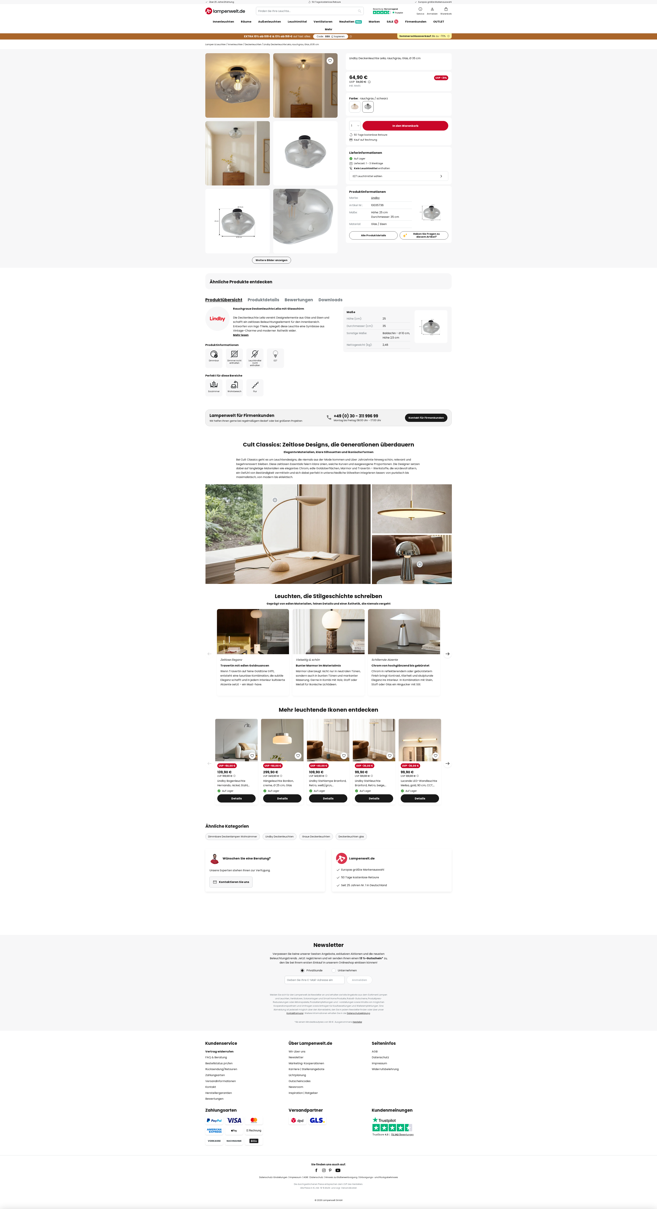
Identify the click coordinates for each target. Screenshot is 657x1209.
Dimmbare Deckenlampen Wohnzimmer (232, 836)
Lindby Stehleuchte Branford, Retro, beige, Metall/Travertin (370, 783)
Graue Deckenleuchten (316, 836)
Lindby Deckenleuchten (280, 836)
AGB (375, 1051)
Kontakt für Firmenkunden (426, 417)
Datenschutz (380, 1057)
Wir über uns (297, 1051)
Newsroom (296, 1087)
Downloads (331, 300)
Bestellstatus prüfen (219, 1063)
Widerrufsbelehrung (385, 1069)
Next (447, 763)
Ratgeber (311, 1093)
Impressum (379, 1063)
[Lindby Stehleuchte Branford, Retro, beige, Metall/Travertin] (374, 762)
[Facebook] (318, 1170)
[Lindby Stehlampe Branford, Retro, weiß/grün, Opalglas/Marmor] (328, 762)
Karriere (294, 1069)
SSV (331, 36)
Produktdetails (263, 300)
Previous (209, 763)
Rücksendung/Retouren (221, 1069)
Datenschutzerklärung (358, 1013)
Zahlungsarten (215, 1075)
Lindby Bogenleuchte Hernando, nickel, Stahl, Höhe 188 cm (232, 783)
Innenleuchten (235, 44)
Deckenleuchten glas (351, 836)
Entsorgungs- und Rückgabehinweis (378, 1177)
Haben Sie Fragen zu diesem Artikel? (426, 235)
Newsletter (296, 1057)
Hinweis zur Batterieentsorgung (341, 1177)
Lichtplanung (297, 1075)
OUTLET (438, 22)
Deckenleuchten (253, 44)
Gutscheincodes (300, 1081)
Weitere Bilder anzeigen (271, 260)
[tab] (223, 300)
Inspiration (296, 1093)
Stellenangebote (313, 1069)
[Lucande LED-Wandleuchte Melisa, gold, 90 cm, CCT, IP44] (420, 762)
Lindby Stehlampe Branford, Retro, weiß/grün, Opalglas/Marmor (327, 783)
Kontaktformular (295, 1013)
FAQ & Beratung (216, 1057)
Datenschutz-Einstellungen (273, 1177)
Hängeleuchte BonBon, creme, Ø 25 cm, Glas (278, 783)
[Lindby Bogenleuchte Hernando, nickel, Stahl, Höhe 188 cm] (236, 762)
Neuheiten (350, 22)
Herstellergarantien (218, 1093)
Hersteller (357, 1021)
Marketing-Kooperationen (306, 1063)
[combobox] (310, 11)
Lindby (375, 198)
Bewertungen (299, 300)
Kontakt (210, 1087)
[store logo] (225, 11)
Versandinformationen (220, 1081)
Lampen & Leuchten (215, 44)
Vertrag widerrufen (219, 1051)
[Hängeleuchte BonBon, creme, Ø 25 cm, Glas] (282, 762)
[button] (237, 153)
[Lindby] (217, 319)
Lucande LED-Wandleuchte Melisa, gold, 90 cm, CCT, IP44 (419, 783)
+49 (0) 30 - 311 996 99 (356, 416)
